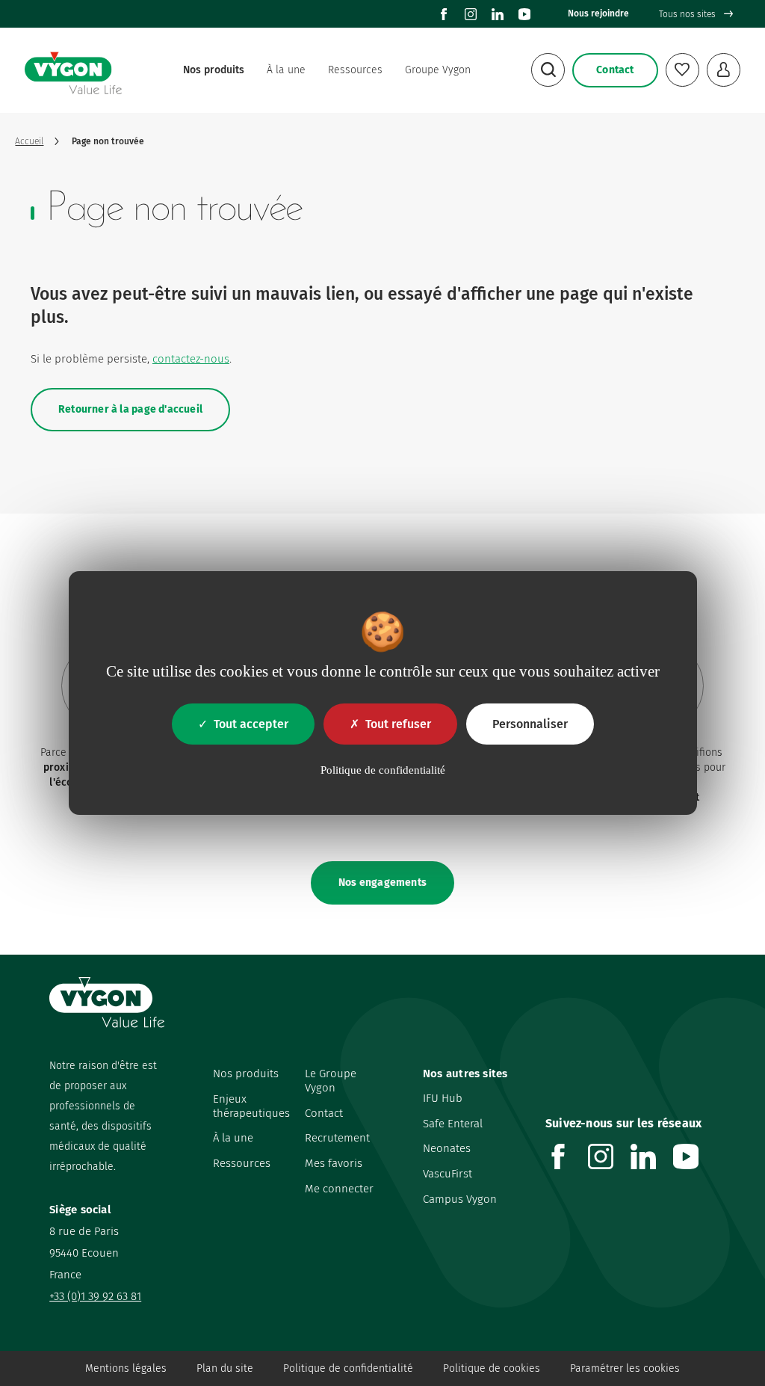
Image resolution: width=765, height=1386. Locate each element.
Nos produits (213, 70)
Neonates (447, 1148)
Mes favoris (333, 1163)
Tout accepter (251, 724)
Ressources (355, 70)
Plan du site (224, 1368)
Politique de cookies (491, 1368)
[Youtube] (524, 14)
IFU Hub (442, 1098)
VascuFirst (447, 1173)
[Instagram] (471, 14)
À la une (286, 70)
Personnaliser (530, 724)
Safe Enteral (453, 1123)
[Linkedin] (498, 14)
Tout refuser (398, 724)
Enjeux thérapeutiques (251, 1106)
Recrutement (337, 1138)
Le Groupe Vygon (330, 1080)
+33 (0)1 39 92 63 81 (95, 1296)
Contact (324, 1113)
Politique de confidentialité (348, 1368)
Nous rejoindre (598, 13)
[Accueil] (73, 69)
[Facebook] (444, 14)
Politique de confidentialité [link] (382, 770)
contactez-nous (190, 359)
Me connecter (339, 1188)
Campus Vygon (460, 1199)
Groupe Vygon (438, 70)
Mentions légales (126, 1368)
